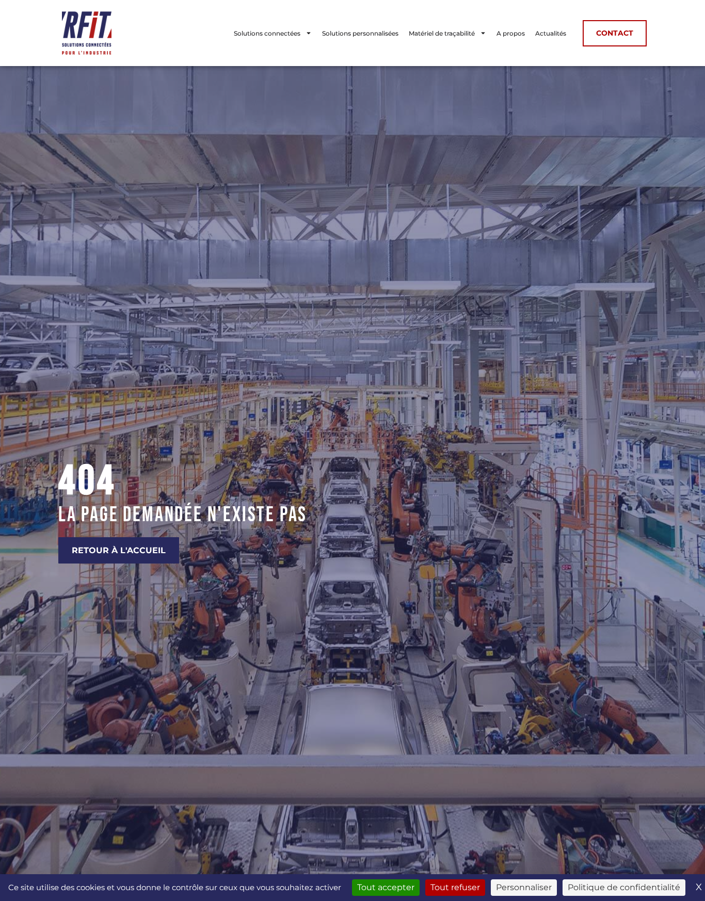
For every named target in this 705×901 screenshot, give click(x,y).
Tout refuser (455, 887)
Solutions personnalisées (360, 33)
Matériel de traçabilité (442, 33)
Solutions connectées (267, 33)
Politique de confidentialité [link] (624, 887)
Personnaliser (524, 887)
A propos (510, 33)
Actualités (550, 33)
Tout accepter (385, 887)
